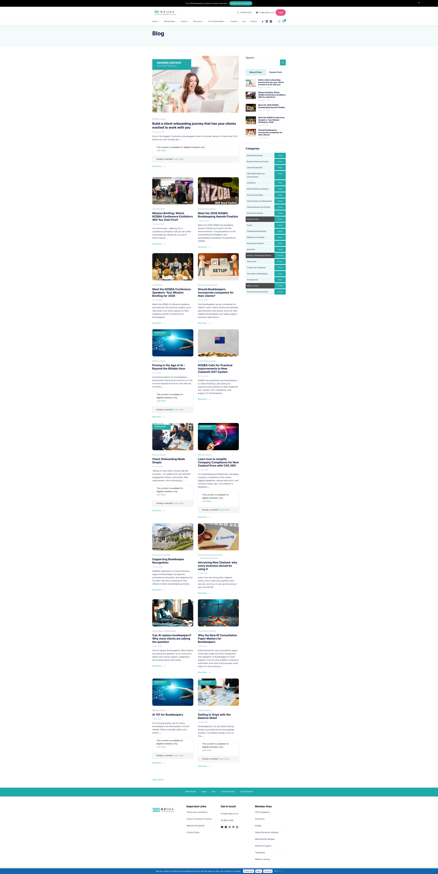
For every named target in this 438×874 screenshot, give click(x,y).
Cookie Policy (192, 832)
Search (250, 57)
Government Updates (207, 361)
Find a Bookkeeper (216, 21)
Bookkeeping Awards (207, 209)
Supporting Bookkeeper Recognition (168, 561)
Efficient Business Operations (210, 555)
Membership (169, 21)
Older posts (157, 779)
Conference (157, 285)
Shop (204, 791)
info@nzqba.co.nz (266, 12)
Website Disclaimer (195, 825)
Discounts (260, 819)
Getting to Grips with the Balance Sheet (214, 716)
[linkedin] (267, 21)
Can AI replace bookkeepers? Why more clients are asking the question (171, 638)
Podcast (233, 21)
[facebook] (263, 21)
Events (184, 21)
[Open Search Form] (279, 21)
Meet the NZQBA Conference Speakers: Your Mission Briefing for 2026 (171, 292)
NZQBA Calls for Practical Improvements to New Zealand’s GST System (215, 368)
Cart (214, 791)
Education (197, 21)
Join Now (161, 150)
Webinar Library (159, 119)
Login (280, 12)
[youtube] (271, 21)
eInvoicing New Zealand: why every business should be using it (217, 566)
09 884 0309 (245, 12)
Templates (260, 852)
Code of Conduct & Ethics (199, 819)
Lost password (246, 791)
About (154, 21)
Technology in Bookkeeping (164, 631)
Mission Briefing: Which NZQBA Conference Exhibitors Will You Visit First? (172, 216)
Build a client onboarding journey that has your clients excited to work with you (194, 125)
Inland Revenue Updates (266, 832)
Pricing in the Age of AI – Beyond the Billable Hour (168, 367)
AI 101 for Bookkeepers (167, 714)
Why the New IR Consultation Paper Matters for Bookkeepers (217, 638)
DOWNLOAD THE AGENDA (241, 3)
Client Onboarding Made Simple (168, 460)
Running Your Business (207, 285)
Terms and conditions (196, 812)
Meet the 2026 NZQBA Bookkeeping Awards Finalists (218, 215)
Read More (156, 166)
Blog (244, 21)
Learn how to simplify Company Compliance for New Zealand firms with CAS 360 (218, 462)
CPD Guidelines (262, 812)
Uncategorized (158, 209)
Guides (258, 825)
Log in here (179, 159)
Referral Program (263, 846)
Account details (228, 791)
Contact (253, 21)
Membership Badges (265, 839)
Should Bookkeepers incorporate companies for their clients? (216, 292)
